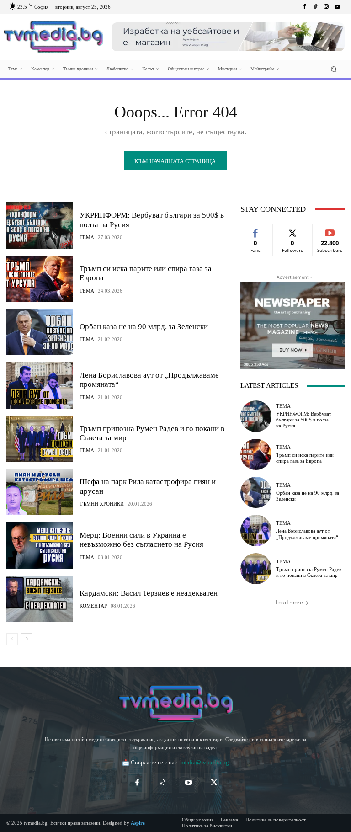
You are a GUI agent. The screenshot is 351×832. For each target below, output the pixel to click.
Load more (289, 602)
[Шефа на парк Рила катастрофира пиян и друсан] (39, 492)
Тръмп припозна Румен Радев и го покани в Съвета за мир (308, 572)
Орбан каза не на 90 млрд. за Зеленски (144, 326)
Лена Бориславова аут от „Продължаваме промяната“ (307, 533)
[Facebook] (304, 6)
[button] (334, 69)
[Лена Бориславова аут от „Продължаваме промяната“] (39, 385)
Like (255, 231)
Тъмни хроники (102, 504)
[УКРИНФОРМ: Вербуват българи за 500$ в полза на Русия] (39, 225)
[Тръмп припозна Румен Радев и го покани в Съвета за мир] (39, 439)
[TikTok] (162, 783)
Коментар (93, 605)
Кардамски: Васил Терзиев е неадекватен (149, 593)
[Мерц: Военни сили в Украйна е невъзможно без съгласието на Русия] (39, 545)
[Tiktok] (315, 6)
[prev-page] (12, 639)
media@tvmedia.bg (205, 762)
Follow (292, 231)
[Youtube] (337, 6)
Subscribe (330, 231)
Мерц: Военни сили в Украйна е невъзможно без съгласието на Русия (141, 540)
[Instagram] (326, 6)
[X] (213, 783)
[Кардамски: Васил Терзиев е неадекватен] (39, 599)
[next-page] (26, 639)
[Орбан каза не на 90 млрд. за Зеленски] (39, 332)
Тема (87, 237)
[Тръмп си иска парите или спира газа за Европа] (39, 279)
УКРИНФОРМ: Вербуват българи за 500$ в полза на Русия (303, 419)
